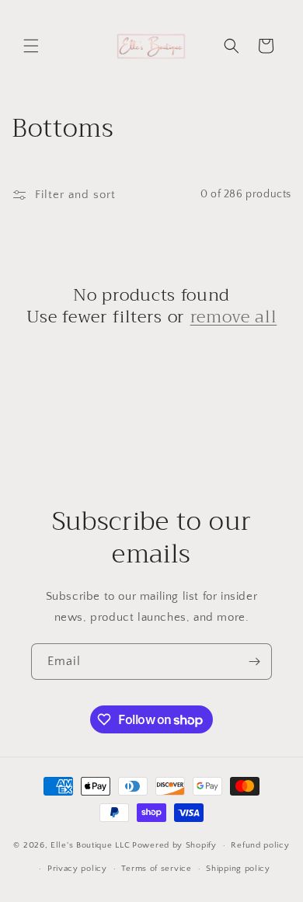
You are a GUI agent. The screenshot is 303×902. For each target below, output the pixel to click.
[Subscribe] (254, 661)
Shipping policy (238, 868)
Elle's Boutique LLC (90, 845)
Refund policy (260, 845)
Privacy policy (77, 868)
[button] (31, 46)
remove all (233, 317)
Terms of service (156, 868)
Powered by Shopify (174, 845)
